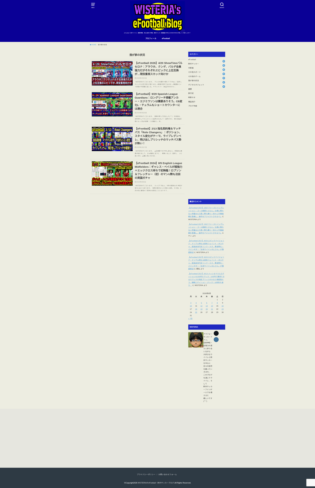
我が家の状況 (193, 81)
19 (201, 309)
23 (223, 309)
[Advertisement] (206, 155)
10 (191, 306)
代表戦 (191, 68)
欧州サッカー (193, 64)
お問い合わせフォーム (167, 474)
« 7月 (190, 319)
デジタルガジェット (196, 85)
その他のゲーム (194, 76)
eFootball (166, 38)
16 (223, 306)
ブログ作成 (192, 106)
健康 (190, 89)
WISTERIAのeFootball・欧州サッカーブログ (156, 483)
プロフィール (150, 38)
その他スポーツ (194, 72)
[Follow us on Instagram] (216, 339)
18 (196, 309)
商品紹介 (191, 102)
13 (207, 306)
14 (212, 306)
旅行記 (191, 93)
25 (196, 312)
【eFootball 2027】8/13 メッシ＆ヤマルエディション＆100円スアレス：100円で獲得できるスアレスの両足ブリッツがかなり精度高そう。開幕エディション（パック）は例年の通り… (206, 279)
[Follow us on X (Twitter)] (216, 333)
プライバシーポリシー (146, 474)
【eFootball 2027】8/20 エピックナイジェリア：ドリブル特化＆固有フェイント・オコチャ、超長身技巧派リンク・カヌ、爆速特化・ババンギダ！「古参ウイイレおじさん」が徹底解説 (206, 246)
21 (212, 309)
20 (207, 309)
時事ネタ (191, 97)
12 (201, 306)
